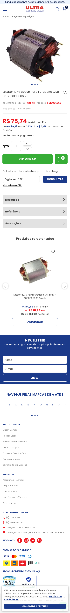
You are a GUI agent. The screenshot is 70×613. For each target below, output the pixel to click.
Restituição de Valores (15, 464)
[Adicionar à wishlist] (65, 92)
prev (5, 286)
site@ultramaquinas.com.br (21, 527)
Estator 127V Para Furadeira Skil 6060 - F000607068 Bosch (35, 296)
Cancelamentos (11, 459)
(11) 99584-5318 (14, 522)
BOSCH (31, 103)
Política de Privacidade (15, 441)
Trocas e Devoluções (14, 453)
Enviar (35, 377)
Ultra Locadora (10, 491)
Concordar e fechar (35, 606)
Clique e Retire (10, 485)
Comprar (27, 159)
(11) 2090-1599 (13, 517)
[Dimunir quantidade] (27, 143)
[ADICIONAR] (61, 159)
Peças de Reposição (23, 16)
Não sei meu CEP (12, 185)
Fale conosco (10, 503)
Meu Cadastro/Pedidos (15, 497)
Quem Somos (10, 429)
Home (5, 16)
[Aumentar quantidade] (27, 149)
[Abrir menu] (9, 9)
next (64, 286)
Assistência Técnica (13, 480)
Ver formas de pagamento (19, 135)
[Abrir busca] (57, 9)
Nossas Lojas (9, 435)
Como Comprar (11, 447)
